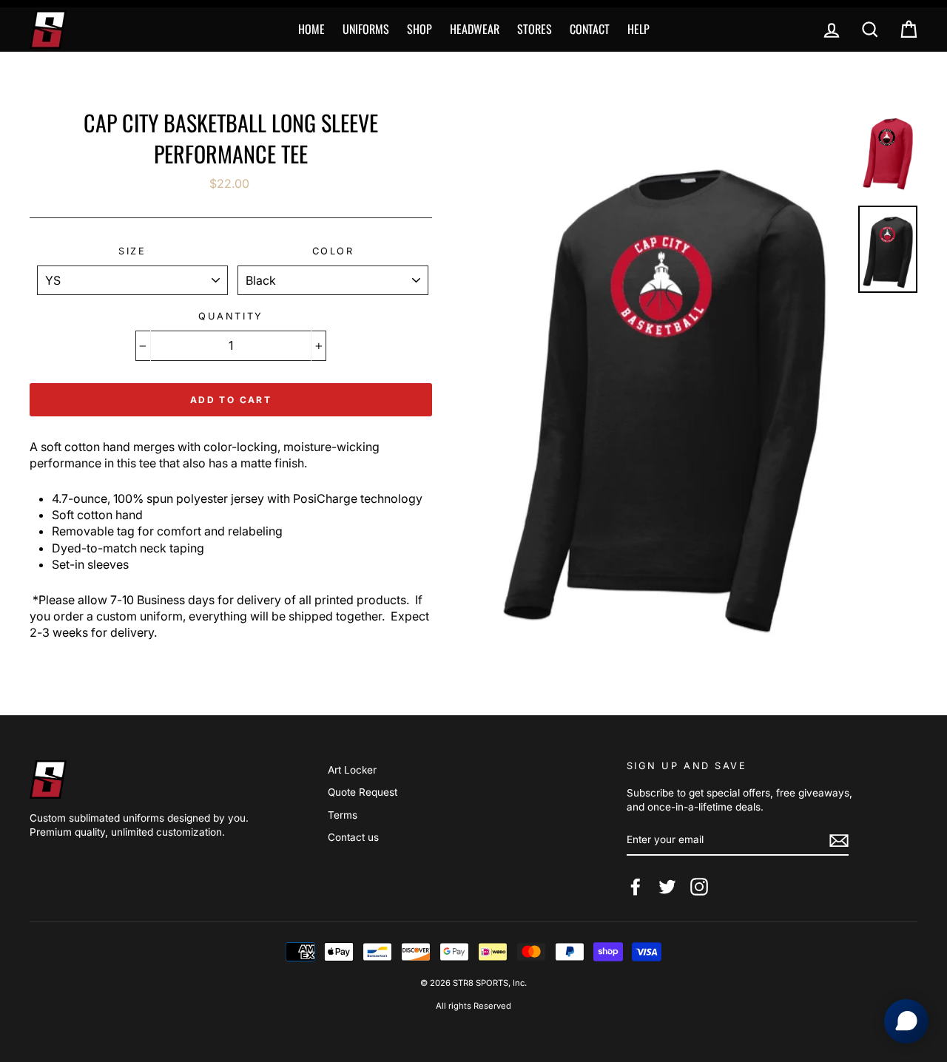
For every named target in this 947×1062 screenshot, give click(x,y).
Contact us (353, 837)
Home (311, 29)
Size (132, 251)
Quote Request (362, 792)
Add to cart (231, 399)
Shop (419, 29)
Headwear (474, 29)
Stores (534, 29)
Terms (342, 815)
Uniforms (366, 29)
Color (333, 251)
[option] (664, 381)
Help (638, 29)
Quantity (230, 316)
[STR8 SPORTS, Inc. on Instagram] (699, 887)
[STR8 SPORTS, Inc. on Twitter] (667, 887)
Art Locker (352, 770)
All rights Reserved (473, 1006)
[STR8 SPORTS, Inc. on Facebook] (635, 887)
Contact (590, 29)
